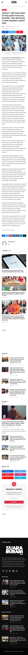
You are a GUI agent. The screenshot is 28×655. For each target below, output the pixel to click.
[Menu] (2, 2)
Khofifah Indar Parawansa (8, 230)
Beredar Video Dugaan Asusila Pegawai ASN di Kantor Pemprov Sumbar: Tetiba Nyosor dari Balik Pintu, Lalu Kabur (13, 423)
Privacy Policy (13, 507)
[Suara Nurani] (14, 2)
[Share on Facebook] (5, 32)
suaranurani (9, 26)
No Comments (6, 28)
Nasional (4, 9)
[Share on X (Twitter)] (12, 32)
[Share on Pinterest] (19, 32)
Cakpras (21, 651)
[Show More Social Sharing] (24, 32)
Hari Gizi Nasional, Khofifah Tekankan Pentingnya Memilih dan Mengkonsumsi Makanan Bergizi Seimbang (13, 294)
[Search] (26, 2)
